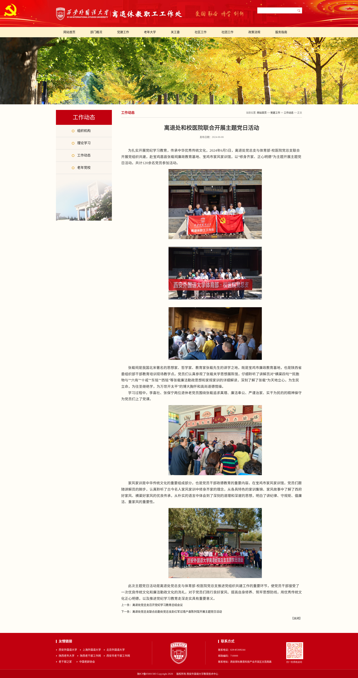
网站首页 (69, 32)
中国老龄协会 (87, 661)
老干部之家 (65, 661)
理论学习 (84, 143)
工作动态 (84, 155)
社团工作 (227, 32)
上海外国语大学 (92, 649)
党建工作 (123, 32)
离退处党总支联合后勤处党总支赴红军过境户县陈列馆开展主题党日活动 (177, 611)
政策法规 (254, 32)
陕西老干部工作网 (90, 655)
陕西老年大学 (66, 655)
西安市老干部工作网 (118, 655)
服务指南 (281, 32)
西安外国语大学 (68, 649)
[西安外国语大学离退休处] (119, 14)
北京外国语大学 (115, 649)
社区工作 (201, 32)
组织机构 (84, 131)
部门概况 (96, 32)
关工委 (175, 32)
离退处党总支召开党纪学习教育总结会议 (157, 604)
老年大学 (150, 32)
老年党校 (84, 168)
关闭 (296, 618)
